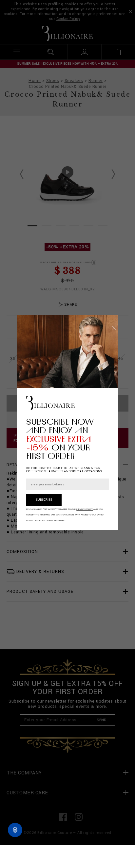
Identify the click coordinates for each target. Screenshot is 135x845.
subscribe (44, 499)
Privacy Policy (84, 509)
